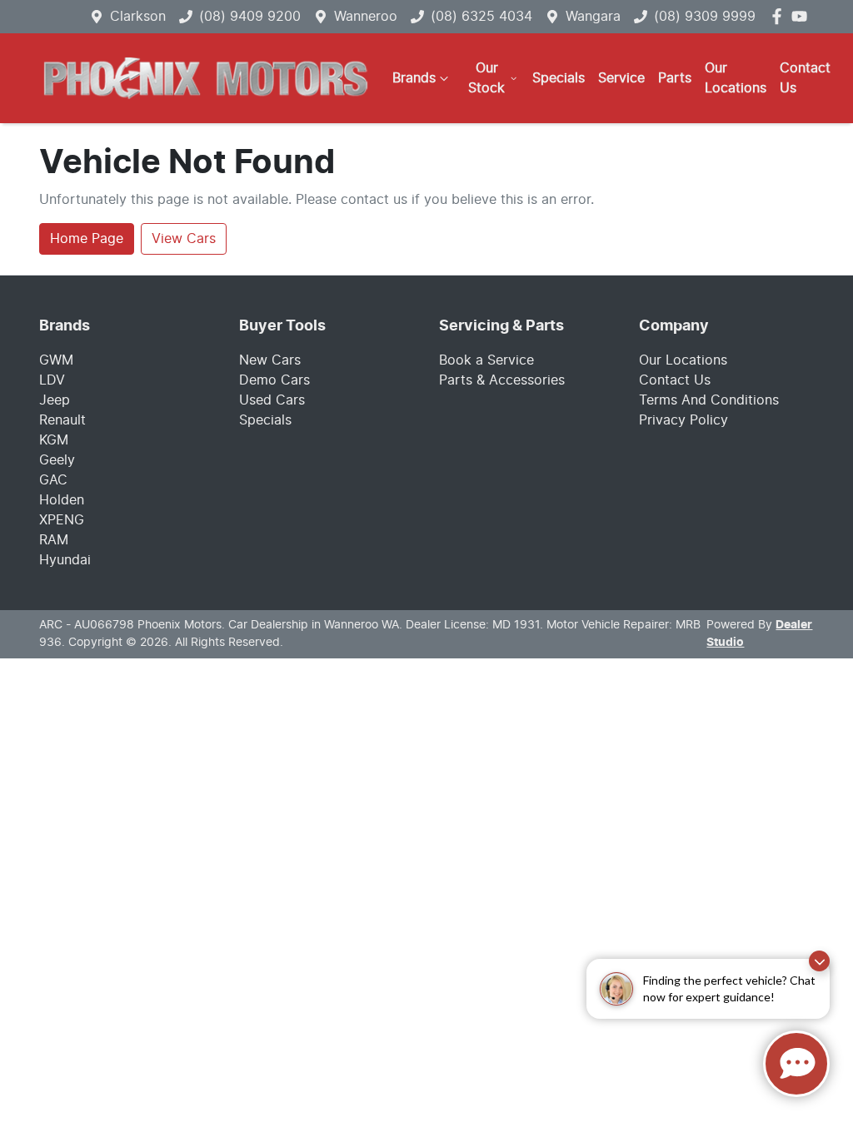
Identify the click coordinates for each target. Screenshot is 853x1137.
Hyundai (65, 560)
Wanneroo (365, 16)
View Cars (184, 239)
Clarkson (138, 16)
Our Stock (486, 78)
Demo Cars (274, 380)
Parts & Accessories (502, 380)
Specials (558, 78)
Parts (674, 78)
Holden (61, 500)
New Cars (270, 360)
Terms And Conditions (709, 400)
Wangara (593, 16)
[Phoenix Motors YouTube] (802, 16)
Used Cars (272, 400)
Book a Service (486, 360)
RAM (53, 540)
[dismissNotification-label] (819, 961)
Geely (57, 460)
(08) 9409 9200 (250, 16)
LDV (52, 380)
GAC (53, 480)
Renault (62, 420)
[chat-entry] (796, 1063)
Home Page (86, 239)
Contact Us (805, 78)
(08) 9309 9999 (705, 16)
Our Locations (735, 78)
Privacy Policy (683, 420)
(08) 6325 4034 (481, 16)
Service (621, 78)
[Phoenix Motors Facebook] (780, 16)
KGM (53, 440)
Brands (414, 78)
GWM (56, 360)
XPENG (61, 520)
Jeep (54, 400)
